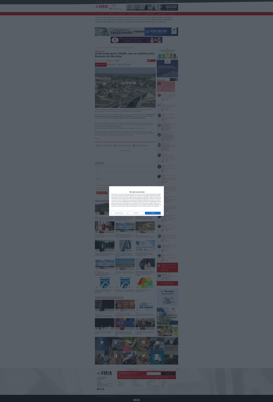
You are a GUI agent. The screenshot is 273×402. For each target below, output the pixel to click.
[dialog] (136, 201)
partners (119, 194)
